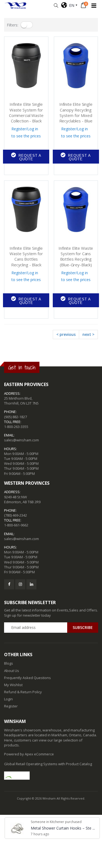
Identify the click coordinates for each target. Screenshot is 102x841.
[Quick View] (6, 168)
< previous (66, 334)
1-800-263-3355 (16, 426)
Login (8, 699)
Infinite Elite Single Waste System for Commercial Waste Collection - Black (26, 112)
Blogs (8, 663)
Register (18, 128)
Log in (32, 128)
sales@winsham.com (21, 440)
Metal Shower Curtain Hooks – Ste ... (63, 828)
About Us (11, 670)
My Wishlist (13, 684)
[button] (55, 5)
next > (88, 334)
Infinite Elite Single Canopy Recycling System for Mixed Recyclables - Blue (75, 112)
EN (70, 5)
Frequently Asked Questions (27, 677)
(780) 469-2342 (15, 515)
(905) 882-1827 (15, 416)
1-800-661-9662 (16, 525)
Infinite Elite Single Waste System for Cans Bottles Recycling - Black (26, 256)
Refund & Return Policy (23, 691)
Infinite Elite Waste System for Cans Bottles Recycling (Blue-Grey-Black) (75, 256)
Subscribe (83, 627)
